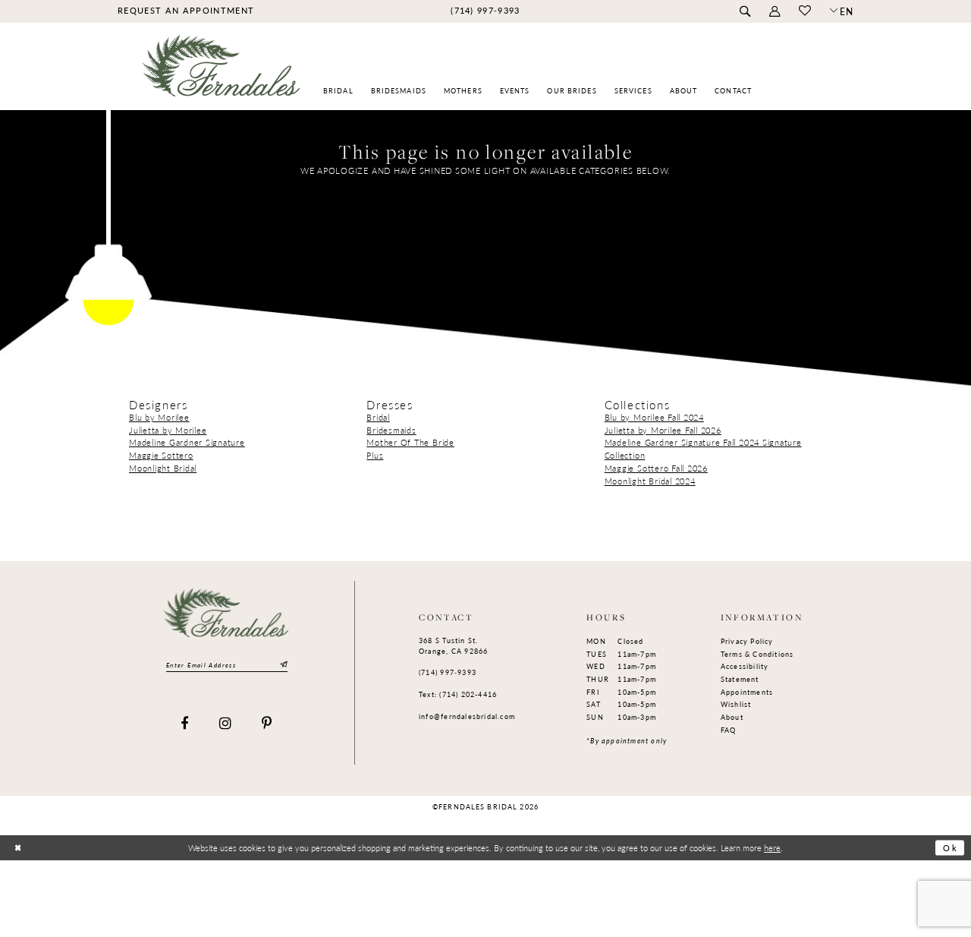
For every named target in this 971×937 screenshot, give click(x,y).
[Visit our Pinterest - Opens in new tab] (267, 724)
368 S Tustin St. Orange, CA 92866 (453, 646)
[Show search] (744, 11)
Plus (374, 455)
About (732, 717)
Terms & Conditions (757, 654)
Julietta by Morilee (167, 430)
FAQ (729, 730)
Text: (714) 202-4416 (458, 694)
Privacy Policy (747, 641)
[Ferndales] (222, 72)
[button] (774, 11)
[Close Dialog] (18, 848)
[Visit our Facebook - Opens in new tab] (185, 724)
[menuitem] (185, 10)
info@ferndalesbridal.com (467, 716)
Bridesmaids (391, 430)
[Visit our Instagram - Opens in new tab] (225, 724)
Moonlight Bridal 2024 (650, 481)
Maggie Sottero (161, 455)
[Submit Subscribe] (282, 664)
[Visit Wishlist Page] (804, 11)
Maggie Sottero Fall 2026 (656, 468)
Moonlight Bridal (162, 468)
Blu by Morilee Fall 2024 (654, 417)
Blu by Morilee (159, 417)
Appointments (747, 692)
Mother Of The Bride (410, 442)
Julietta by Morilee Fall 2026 (663, 430)
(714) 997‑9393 (447, 672)
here (772, 847)
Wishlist (736, 704)
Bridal (378, 417)
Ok (950, 847)
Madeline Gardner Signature (187, 442)
